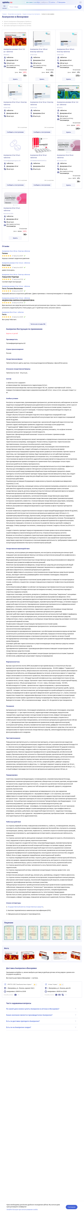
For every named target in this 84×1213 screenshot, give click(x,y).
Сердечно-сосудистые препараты (31, 14)
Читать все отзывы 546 (38, 324)
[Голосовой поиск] (75, 7)
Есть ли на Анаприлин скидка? (18, 1027)
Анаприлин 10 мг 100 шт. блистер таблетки (39, 50)
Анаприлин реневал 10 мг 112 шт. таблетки (14, 50)
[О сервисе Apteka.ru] (80, 2)
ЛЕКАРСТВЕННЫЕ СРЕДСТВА (14, 14)
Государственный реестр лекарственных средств (25, 907)
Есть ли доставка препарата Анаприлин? (23, 1021)
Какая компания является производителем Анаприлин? (29, 1015)
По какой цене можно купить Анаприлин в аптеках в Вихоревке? (32, 1009)
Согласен (71, 1207)
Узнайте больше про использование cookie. (22, 1209)
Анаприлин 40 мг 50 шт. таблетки (38, 156)
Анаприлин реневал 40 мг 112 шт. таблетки (67, 103)
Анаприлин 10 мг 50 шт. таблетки (12, 156)
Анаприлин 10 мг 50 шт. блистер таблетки (41, 103)
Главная (4, 14)
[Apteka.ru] (7, 2)
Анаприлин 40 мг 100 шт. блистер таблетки (66, 50)
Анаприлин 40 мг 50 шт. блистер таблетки (15, 103)
